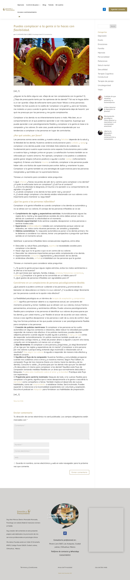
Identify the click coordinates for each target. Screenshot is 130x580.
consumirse (36, 255)
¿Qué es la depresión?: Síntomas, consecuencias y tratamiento (110, 135)
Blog (44, 5)
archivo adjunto (34, 226)
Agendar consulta (118, 9)
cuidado (17, 275)
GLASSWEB (19, 34)
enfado (38, 258)
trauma (45, 162)
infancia (23, 182)
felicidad (65, 139)
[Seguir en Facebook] (104, 9)
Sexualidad (102, 69)
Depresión (102, 36)
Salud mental (104, 65)
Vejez (100, 89)
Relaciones (102, 61)
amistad (58, 273)
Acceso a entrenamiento (27, 12)
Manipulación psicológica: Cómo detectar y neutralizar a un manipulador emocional (110, 121)
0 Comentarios (47, 34)
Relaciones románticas (73, 273)
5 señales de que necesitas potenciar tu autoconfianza (110, 99)
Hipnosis (20, 5)
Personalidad (103, 57)
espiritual (53, 246)
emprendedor (39, 384)
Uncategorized (37, 34)
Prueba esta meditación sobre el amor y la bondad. (45, 372)
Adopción (38, 389)
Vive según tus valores (33, 352)
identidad (18, 382)
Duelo (100, 40)
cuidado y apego (78, 142)
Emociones (102, 44)
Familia (101, 48)
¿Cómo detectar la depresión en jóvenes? (110, 109)
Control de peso (32, 5)
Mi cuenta (59, 5)
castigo (69, 159)
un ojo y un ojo (74, 334)
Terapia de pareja (105, 81)
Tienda (50, 5)
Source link (18, 401)
